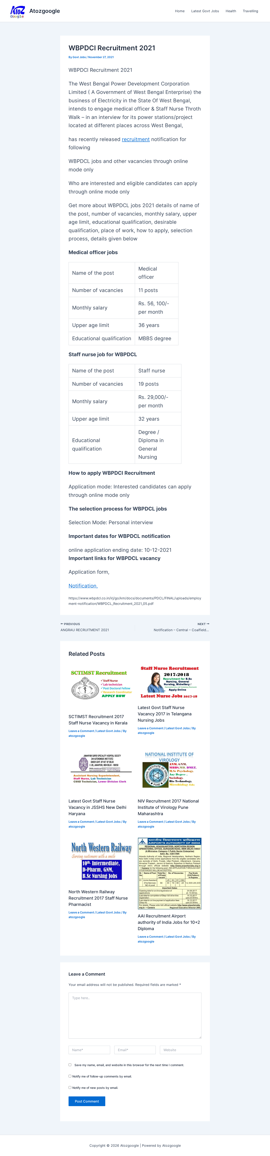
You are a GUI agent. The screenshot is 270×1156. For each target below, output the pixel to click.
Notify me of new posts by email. (95, 1087)
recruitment (136, 139)
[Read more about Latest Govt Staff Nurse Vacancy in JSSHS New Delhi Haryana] (100, 770)
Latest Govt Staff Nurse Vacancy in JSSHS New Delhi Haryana (97, 807)
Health (231, 11)
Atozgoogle (44, 11)
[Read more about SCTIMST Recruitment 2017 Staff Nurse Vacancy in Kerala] (100, 686)
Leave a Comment (81, 731)
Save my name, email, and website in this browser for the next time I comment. (129, 1065)
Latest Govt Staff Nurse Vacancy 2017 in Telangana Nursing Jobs (165, 714)
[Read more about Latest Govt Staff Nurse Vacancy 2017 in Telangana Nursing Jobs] (170, 681)
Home (180, 11)
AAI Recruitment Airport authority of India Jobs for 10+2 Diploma (169, 922)
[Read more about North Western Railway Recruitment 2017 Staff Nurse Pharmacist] (100, 861)
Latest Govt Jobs (205, 11)
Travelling (250, 11)
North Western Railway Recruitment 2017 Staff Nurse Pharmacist (98, 898)
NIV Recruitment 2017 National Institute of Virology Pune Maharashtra (168, 807)
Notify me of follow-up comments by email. (102, 1076)
